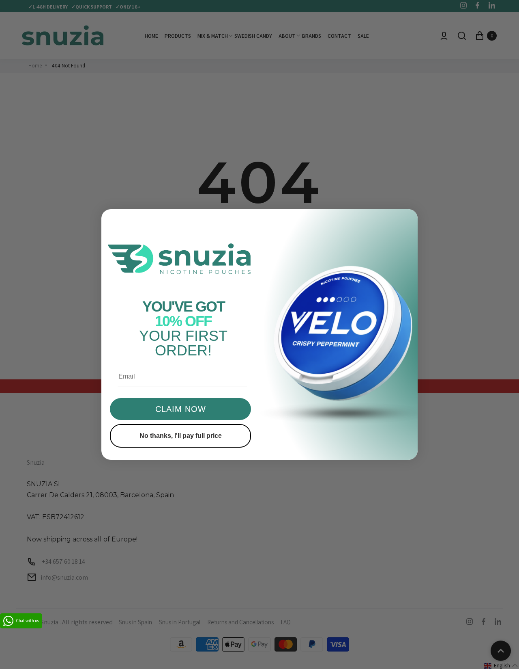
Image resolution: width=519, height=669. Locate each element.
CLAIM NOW (180, 409)
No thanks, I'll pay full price (180, 435)
